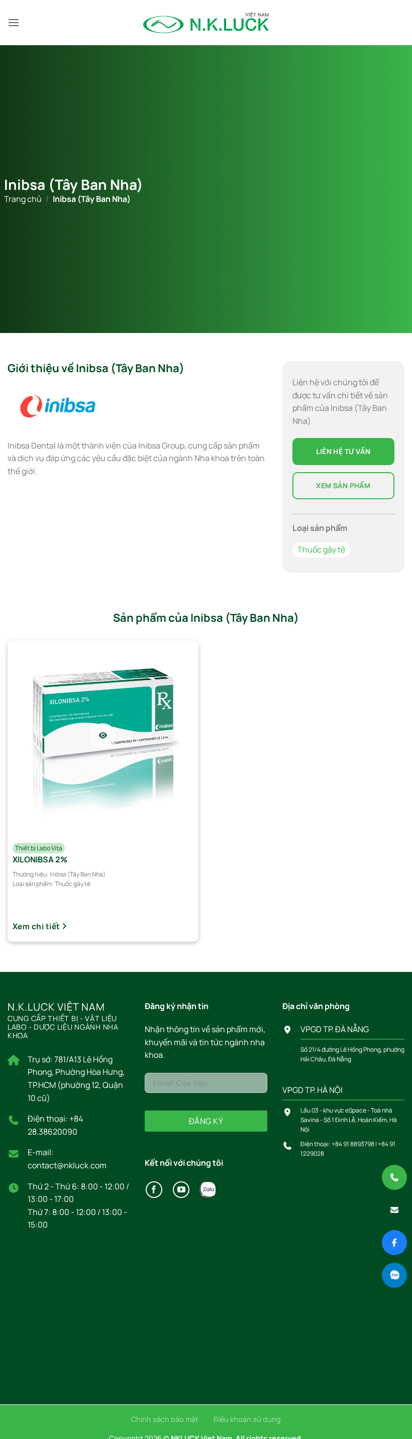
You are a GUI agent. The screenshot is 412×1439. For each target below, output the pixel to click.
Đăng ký (206, 1121)
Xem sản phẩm (343, 485)
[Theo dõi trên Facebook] (154, 1189)
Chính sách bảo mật (164, 1419)
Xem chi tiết (37, 926)
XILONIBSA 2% (40, 859)
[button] (14, 22)
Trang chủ (23, 198)
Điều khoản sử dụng (247, 1419)
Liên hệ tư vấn (343, 451)
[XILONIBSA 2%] (103, 735)
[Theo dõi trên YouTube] (181, 1189)
